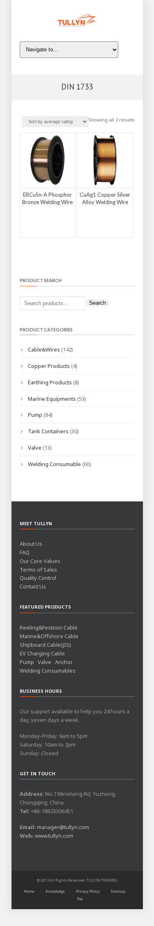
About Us (31, 543)
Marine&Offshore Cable (49, 636)
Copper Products (49, 366)
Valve (34, 447)
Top (80, 898)
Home (29, 891)
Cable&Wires (44, 349)
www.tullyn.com (54, 835)
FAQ (25, 552)
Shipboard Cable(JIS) (45, 644)
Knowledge (55, 891)
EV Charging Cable (42, 653)
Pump (35, 414)
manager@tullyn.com (63, 827)
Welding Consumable (54, 464)
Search (97, 303)
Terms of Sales (38, 569)
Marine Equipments (52, 398)
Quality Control (38, 577)
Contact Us (33, 586)
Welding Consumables (48, 670)
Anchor (64, 662)
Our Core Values (40, 561)
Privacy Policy (88, 891)
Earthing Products (50, 382)
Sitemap (118, 891)
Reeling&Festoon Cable (49, 627)
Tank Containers (48, 431)
